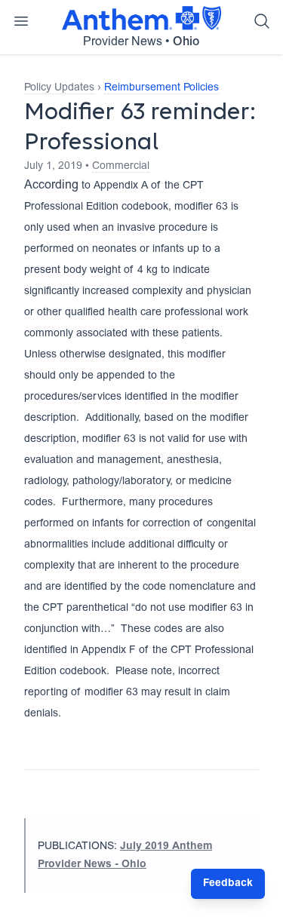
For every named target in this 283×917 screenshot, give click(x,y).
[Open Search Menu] (262, 21)
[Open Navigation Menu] (21, 21)
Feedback (228, 884)
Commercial (120, 166)
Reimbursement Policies (161, 88)
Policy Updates (59, 88)
